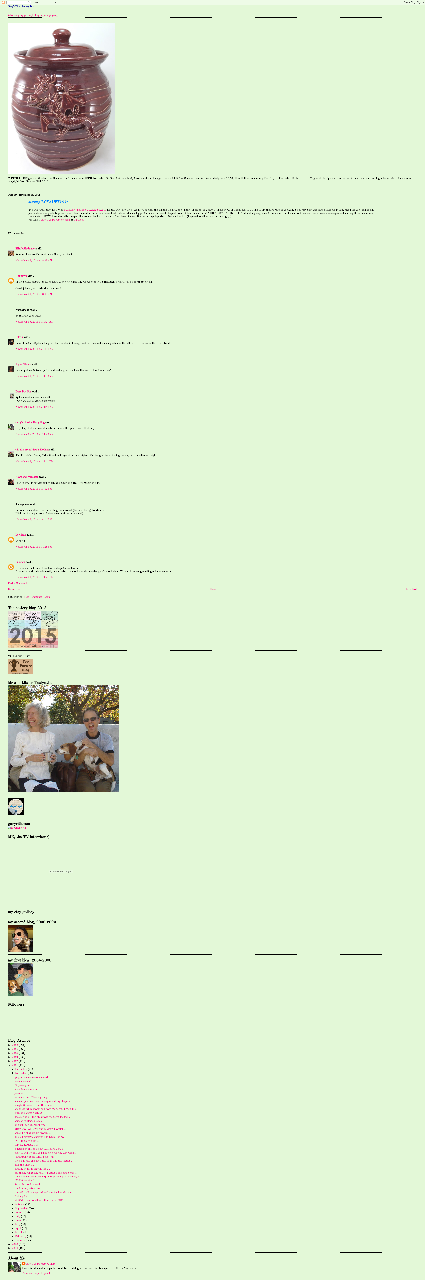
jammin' (19, 1093)
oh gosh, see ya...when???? (30, 1125)
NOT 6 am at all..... (26, 1180)
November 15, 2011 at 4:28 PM (33, 547)
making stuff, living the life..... (32, 1169)
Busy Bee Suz (23, 391)
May (18, 1224)
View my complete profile (36, 1273)
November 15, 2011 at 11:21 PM (34, 577)
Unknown (21, 276)
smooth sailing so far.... (28, 1121)
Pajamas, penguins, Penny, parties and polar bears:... (46, 1173)
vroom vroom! (23, 1081)
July (18, 1216)
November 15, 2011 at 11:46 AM (34, 434)
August (20, 1212)
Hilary (19, 337)
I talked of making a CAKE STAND (84, 210)
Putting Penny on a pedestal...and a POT (39, 1149)
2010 (15, 1244)
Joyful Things (23, 364)
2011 (15, 1065)
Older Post (410, 589)
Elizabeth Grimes (25, 248)
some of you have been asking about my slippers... (43, 1101)
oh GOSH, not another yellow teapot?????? (40, 1200)
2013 (15, 1057)
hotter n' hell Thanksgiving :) (32, 1097)
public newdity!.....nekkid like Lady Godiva (39, 1137)
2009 (15, 1248)
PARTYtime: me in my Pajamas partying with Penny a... (48, 1177)
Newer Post (15, 589)
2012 (15, 1061)
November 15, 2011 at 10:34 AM (34, 349)
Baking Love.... (23, 1196)
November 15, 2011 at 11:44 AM (34, 407)
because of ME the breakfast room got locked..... (43, 1117)
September (22, 1208)
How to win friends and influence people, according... (45, 1153)
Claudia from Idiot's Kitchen (32, 450)
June (18, 1220)
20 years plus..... (24, 1085)
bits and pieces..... (25, 1165)
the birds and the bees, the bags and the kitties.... (44, 1161)
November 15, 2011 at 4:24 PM (33, 519)
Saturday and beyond (27, 1184)
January (20, 1240)
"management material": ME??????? (36, 1157)
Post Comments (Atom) (38, 597)
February (21, 1236)
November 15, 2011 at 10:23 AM (34, 322)
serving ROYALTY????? (29, 1145)
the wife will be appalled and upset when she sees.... (45, 1192)
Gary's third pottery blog (30, 422)
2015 (15, 1049)
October (20, 1204)
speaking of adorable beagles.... (33, 1133)
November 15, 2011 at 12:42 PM (34, 461)
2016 (15, 1045)
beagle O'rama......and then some (34, 1105)
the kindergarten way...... (29, 1188)
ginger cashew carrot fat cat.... (33, 1077)
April (18, 1228)
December (21, 1069)
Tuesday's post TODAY (28, 1113)
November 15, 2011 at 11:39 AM (34, 376)
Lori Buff (20, 535)
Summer (20, 562)
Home (213, 589)
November (21, 1073)
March (19, 1232)
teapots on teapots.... (27, 1089)
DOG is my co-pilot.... (27, 1141)
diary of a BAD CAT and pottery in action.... (40, 1129)
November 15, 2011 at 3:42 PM (33, 489)
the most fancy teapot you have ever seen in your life (45, 1109)
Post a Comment (17, 583)
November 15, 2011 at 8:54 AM (33, 294)
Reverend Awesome (26, 477)
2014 (15, 1053)
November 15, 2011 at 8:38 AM (33, 260)
